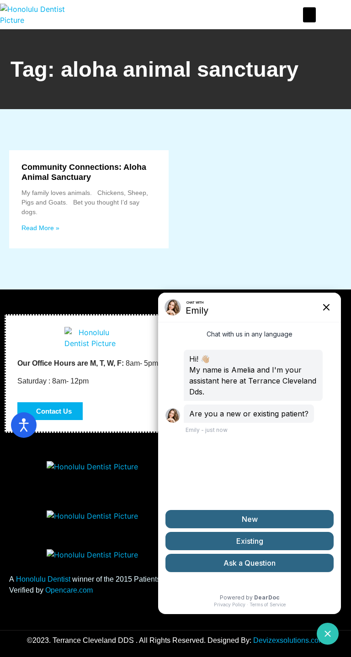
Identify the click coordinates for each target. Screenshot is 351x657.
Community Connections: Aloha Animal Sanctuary (83, 172)
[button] (309, 14)
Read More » (40, 227)
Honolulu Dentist (43, 579)
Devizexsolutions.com (288, 640)
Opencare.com (69, 590)
